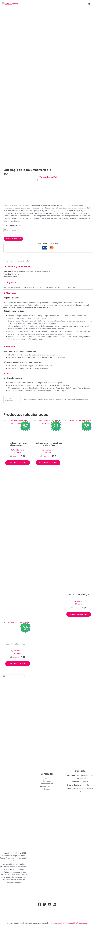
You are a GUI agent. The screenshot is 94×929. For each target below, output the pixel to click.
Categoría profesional (12, 225)
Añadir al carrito (13, 239)
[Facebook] (39, 904)
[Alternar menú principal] (89, 4)
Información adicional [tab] (24, 261)
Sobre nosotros (47, 784)
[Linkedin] (54, 904)
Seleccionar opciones (17, 463)
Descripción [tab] (8, 261)
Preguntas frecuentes (47, 786)
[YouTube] (49, 904)
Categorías (47, 781)
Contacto (47, 789)
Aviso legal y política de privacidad (62, 923)
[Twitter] (44, 904)
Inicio (47, 778)
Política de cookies (81, 923)
